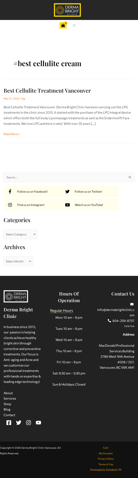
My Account (106, 453)
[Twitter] (18, 422)
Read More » (12, 133)
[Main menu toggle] (74, 25)
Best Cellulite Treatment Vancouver (47, 90)
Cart (105, 447)
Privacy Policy (106, 458)
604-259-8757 (123, 321)
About (8, 393)
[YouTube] (38, 422)
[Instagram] (28, 422)
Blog (7, 409)
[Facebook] (9, 422)
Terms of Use (105, 464)
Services (10, 398)
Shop (7, 404)
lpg (23, 98)
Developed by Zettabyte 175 (105, 469)
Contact (9, 415)
